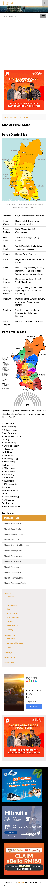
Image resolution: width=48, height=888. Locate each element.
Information (9, 663)
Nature (10, 647)
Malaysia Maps (21, 117)
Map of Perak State (12, 561)
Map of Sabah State (12, 572)
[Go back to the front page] (24, 9)
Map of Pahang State (13, 550)
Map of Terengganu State (15, 583)
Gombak (10, 596)
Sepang (10, 629)
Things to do (9, 635)
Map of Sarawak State (13, 578)
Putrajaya (8, 652)
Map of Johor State (12, 523)
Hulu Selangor (12, 605)
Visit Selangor (10, 16)
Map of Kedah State (12, 529)
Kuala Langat (12, 613)
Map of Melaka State (12, 540)
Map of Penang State (13, 556)
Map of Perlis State (12, 567)
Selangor (21, 882)
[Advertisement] (24, 45)
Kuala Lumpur (9, 658)
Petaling (10, 621)
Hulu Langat (12, 601)
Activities (11, 639)
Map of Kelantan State (13, 534)
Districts (7, 593)
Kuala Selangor (13, 617)
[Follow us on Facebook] (3, 3)
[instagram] (7, 3)
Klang (9, 609)
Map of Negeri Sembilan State (16, 545)
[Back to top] (42, 879)
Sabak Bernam (12, 625)
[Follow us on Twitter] (12, 3)
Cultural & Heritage (15, 643)
